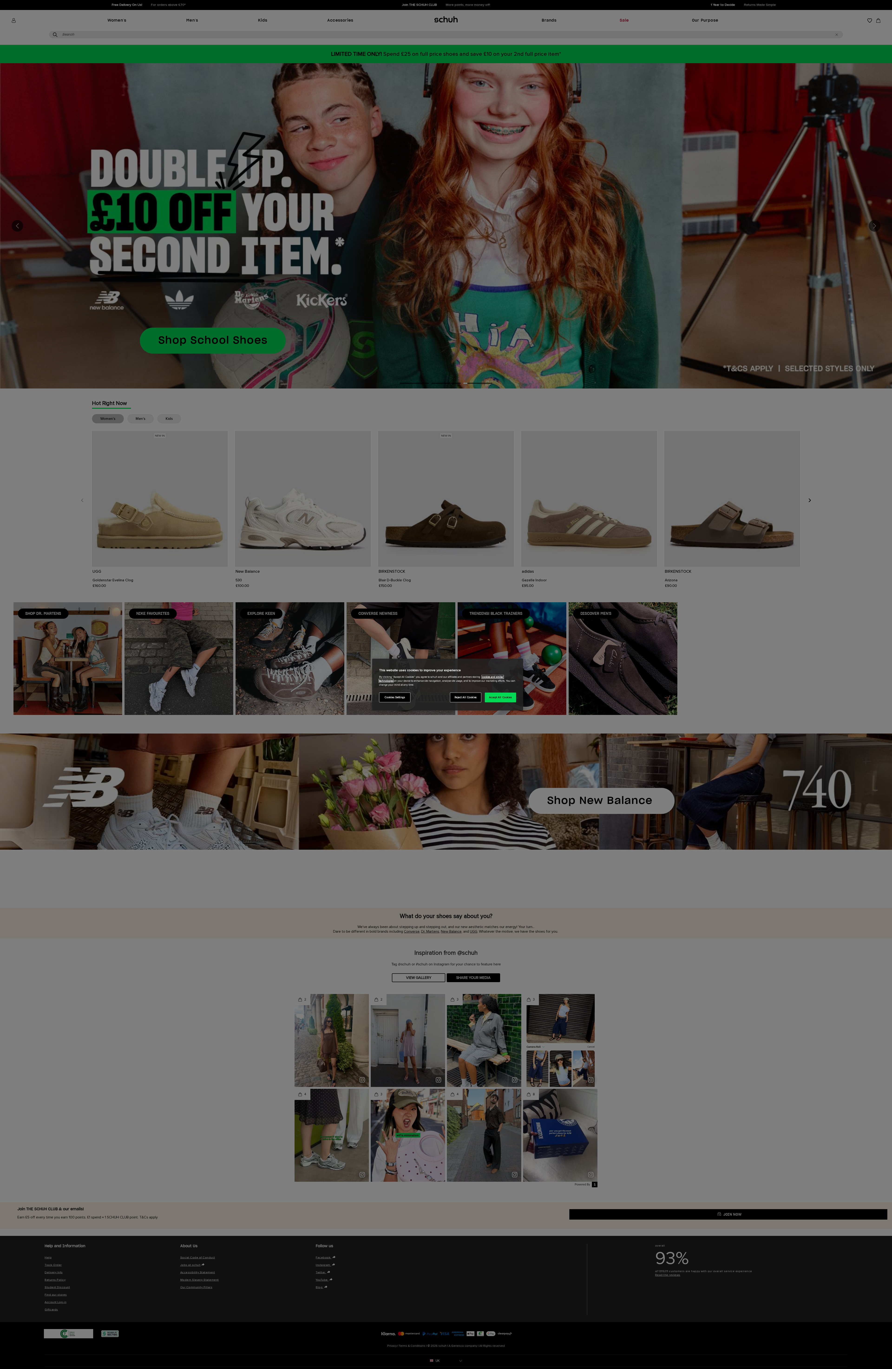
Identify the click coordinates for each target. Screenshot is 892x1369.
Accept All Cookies (500, 697)
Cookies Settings (394, 697)
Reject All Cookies (466, 697)
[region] (447, 685)
